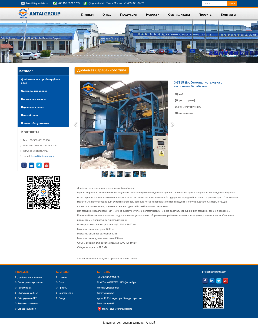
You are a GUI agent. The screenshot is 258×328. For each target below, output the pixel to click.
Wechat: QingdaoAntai (107, 287)
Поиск (232, 3)
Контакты (228, 14)
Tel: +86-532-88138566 (108, 277)
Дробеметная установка (30, 277)
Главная (87, 14)
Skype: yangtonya (105, 292)
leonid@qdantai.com (37, 3)
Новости (152, 14)
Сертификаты (179, 14)
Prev (75, 125)
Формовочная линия (28, 303)
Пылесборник (24, 287)
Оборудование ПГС (27, 298)
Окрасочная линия (27, 308)
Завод (62, 298)
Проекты (205, 14)
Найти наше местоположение (117, 308)
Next (172, 125)
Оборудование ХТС (27, 292)
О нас (106, 14)
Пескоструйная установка (30, 282)
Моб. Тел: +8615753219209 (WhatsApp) (116, 282)
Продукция (128, 14)
